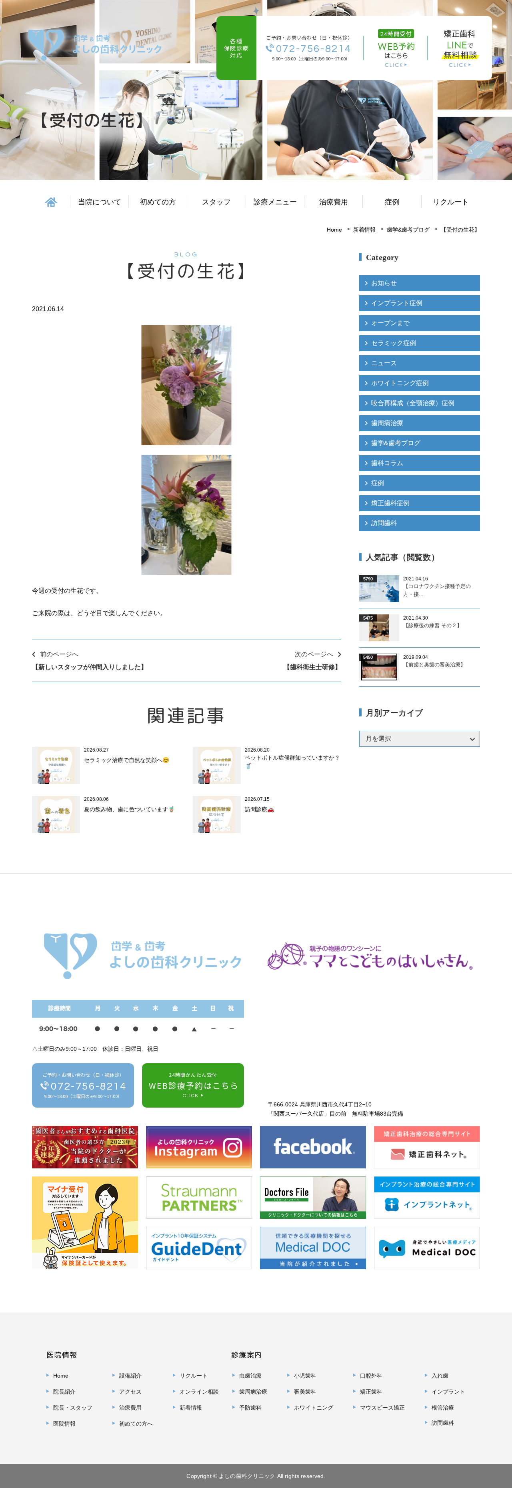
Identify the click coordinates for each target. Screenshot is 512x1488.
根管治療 (443, 1407)
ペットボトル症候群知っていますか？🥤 (292, 761)
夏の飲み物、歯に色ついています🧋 (129, 809)
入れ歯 (440, 1375)
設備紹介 (130, 1375)
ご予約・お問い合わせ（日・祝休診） (84, 1085)
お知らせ (384, 283)
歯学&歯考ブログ (408, 229)
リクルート (451, 202)
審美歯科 (305, 1391)
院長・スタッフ (72, 1407)
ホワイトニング (313, 1407)
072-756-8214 (314, 49)
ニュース (384, 363)
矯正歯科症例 (390, 503)
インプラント (448, 1391)
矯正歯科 (371, 1391)
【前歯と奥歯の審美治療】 (434, 665)
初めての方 (158, 202)
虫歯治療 (250, 1375)
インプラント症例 (396, 303)
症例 (377, 483)
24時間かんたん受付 (194, 1084)
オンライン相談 (199, 1391)
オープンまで (390, 323)
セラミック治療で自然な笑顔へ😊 (126, 760)
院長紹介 (64, 1391)
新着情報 (364, 229)
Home (334, 229)
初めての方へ (136, 1423)
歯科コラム (387, 463)
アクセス (130, 1391)
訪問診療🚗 (259, 809)
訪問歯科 (384, 523)
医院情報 (64, 1423)
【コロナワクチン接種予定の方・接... (437, 590)
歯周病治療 (387, 423)
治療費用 (333, 202)
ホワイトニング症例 (400, 383)
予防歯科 (250, 1407)
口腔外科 (371, 1375)
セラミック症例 (393, 343)
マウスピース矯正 (382, 1407)
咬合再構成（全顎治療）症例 (412, 403)
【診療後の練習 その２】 (432, 625)
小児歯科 (305, 1375)
